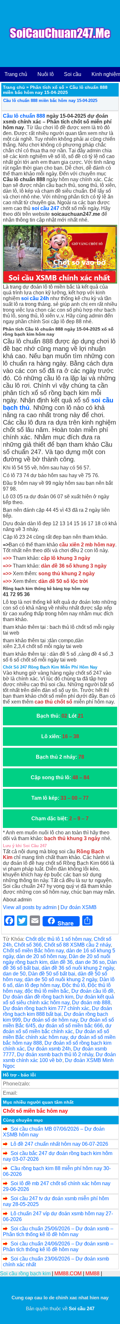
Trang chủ (15, 74)
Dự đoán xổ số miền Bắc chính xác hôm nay (56, 1034)
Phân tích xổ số (47, 87)
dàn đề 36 (61, 962)
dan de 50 (14, 973)
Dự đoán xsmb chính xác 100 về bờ (59, 1057)
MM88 (92, 1273)
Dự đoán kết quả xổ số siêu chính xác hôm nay (58, 999)
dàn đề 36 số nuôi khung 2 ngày (78, 968)
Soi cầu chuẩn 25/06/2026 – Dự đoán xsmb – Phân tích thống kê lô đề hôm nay (58, 1231)
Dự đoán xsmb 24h (49, 1048)
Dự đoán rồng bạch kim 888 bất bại (57, 1011)
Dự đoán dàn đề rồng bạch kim (38, 996)
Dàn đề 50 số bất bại (51, 973)
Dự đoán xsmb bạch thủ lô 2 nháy (55, 1054)
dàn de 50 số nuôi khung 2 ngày (61, 979)
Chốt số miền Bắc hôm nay (33, 950)
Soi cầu (72, 74)
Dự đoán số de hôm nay (50, 1020)
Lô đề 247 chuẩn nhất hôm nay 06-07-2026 (59, 1144)
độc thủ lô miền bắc (47, 991)
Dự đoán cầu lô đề (92, 991)
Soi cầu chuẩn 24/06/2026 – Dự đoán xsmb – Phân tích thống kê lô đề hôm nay (58, 1246)
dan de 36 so (90, 962)
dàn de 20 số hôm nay (41, 956)
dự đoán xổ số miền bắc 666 (70, 1025)
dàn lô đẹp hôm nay (37, 985)
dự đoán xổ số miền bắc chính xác (57, 1028)
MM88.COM (68, 1273)
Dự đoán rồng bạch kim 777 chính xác (46, 1008)
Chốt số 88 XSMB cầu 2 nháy (77, 945)
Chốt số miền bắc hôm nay (35, 1111)
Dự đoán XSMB (78, 907)
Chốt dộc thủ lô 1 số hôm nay (58, 939)
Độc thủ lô (73, 985)
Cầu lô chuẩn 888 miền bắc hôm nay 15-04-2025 (50, 100)
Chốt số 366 (28, 945)
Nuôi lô (45, 74)
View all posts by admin (30, 907)
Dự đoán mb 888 (91, 1002)
